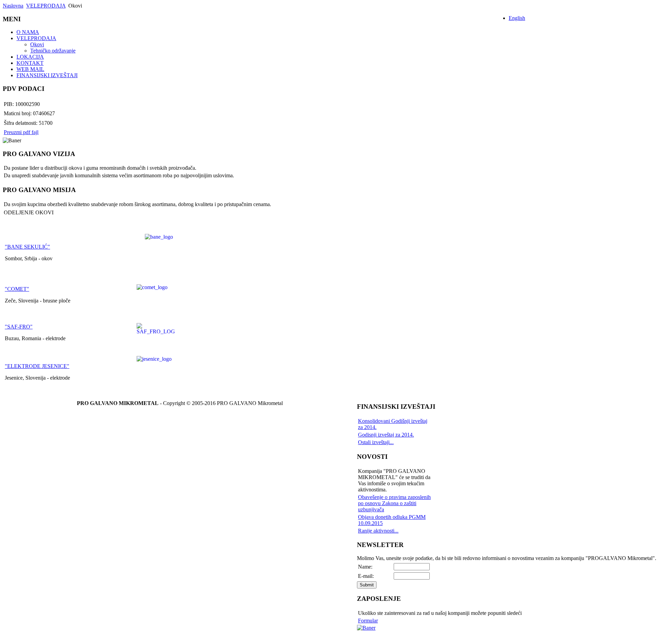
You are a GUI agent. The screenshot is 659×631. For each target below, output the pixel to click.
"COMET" (17, 289)
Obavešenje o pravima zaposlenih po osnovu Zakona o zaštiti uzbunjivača (394, 503)
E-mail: (366, 576)
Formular (368, 620)
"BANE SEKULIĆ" (27, 247)
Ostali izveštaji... (376, 442)
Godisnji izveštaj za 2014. (386, 435)
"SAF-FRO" (19, 327)
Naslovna (13, 6)
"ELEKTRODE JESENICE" (37, 366)
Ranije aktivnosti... (378, 531)
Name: (365, 567)
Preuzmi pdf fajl (21, 132)
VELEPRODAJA (46, 6)
